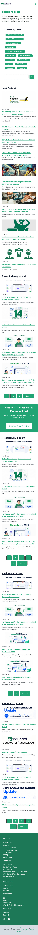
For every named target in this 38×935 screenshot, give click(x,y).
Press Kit (6, 915)
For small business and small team (15, 872)
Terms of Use (25, 929)
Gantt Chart (7, 903)
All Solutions (7, 865)
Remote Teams (8, 876)
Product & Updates (12, 703)
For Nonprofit (8, 869)
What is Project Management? (13, 905)
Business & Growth (12, 573)
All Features (11, 848)
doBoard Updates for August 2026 (14, 752)
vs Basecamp (8, 886)
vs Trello (6, 890)
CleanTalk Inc (21, 928)
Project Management (14, 276)
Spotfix (9, 852)
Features (6, 845)
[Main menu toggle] (35, 4)
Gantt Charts (7, 857)
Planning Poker (12, 850)
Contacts (6, 913)
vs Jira (5, 888)
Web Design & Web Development (14, 874)
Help (5, 900)
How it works (8, 843)
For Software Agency (10, 867)
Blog (4, 898)
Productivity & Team (13, 437)
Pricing (5, 855)
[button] (15, 35)
